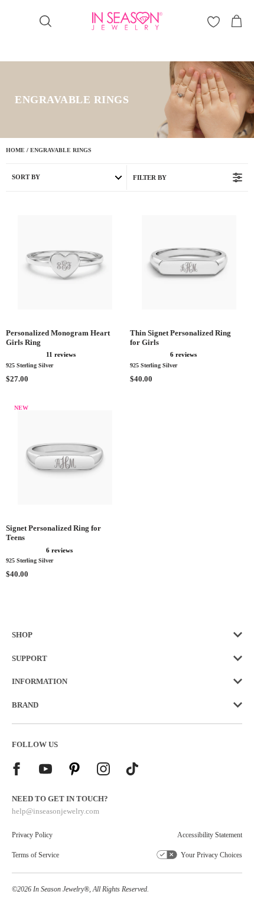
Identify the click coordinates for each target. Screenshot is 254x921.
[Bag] (236, 21)
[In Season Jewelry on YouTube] (45, 770)
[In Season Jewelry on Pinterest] (74, 770)
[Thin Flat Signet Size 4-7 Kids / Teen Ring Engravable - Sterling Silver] (189, 262)
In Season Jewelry (58, 889)
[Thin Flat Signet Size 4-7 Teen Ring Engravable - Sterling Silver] (65, 458)
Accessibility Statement (209, 835)
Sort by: (26, 176)
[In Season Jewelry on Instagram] (103, 770)
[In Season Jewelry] (127, 21)
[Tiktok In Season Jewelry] (132, 770)
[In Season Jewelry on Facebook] (16, 770)
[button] (25, 354)
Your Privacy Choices (211, 855)
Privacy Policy (32, 835)
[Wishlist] (213, 21)
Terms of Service (35, 855)
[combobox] (46, 21)
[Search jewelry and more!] (45, 21)
